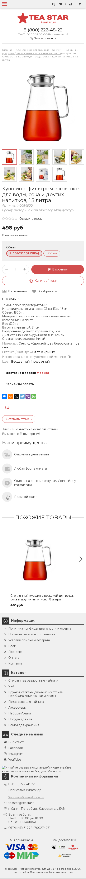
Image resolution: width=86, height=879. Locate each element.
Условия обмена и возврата (29, 640)
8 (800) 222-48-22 (43, 29)
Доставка (15, 652)
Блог (11, 646)
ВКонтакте (16, 742)
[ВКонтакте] (4, 396)
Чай (11, 686)
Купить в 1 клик (46, 281)
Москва (43, 373)
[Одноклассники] (10, 396)
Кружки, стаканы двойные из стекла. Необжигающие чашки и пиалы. (35, 694)
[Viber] (27, 396)
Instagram (15, 754)
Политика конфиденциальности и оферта (39, 628)
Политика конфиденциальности (51, 872)
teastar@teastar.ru (21, 803)
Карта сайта (21, 872)
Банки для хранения (23, 725)
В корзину (59, 269)
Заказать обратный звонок (26, 797)
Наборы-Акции (19, 713)
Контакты (15, 663)
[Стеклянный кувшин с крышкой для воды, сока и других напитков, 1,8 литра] (43, 559)
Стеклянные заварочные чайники (33, 680)
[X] (16, 396)
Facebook (15, 748)
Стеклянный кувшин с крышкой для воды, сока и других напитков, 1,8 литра (41, 597)
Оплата (13, 658)
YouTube (14, 759)
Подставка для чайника (26, 702)
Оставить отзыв (31, 219)
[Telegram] (22, 396)
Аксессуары (17, 707)
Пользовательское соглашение (31, 634)
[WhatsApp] (33, 396)
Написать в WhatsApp (24, 790)
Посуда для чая (20, 719)
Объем (11, 247)
